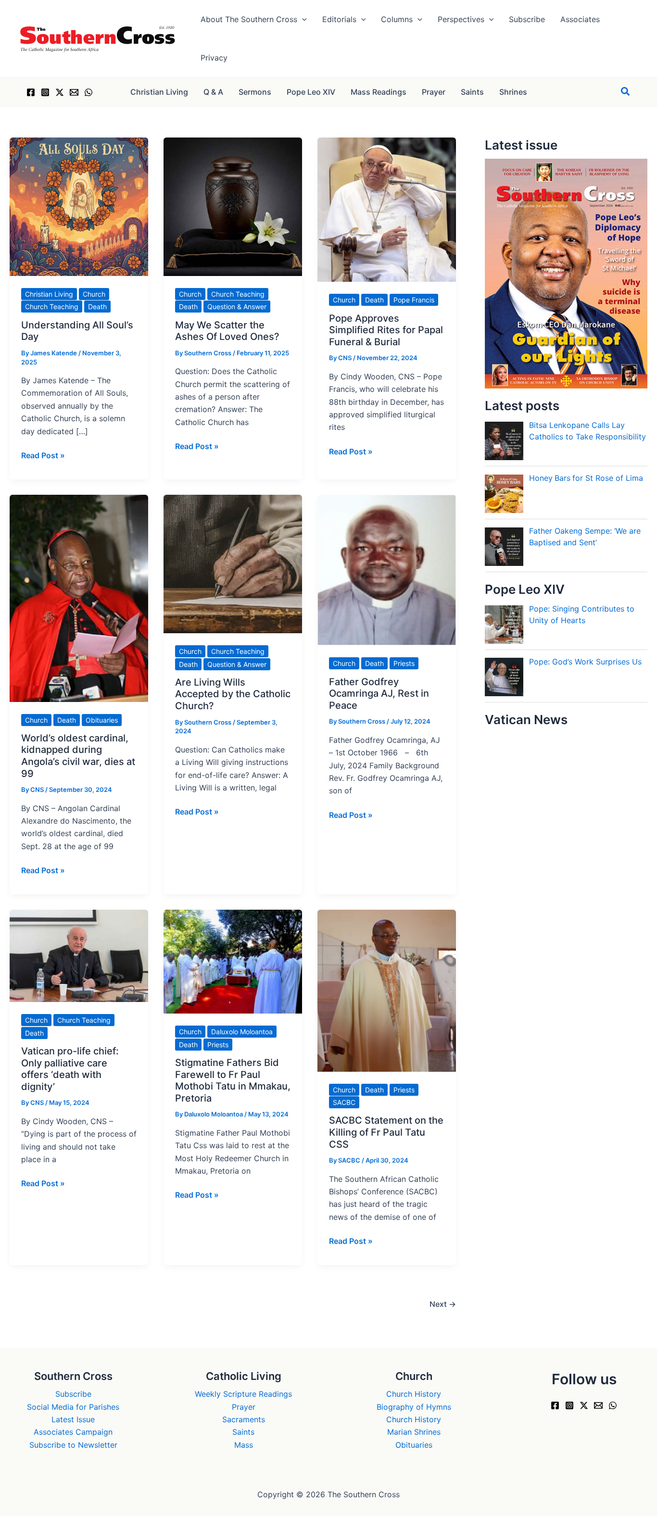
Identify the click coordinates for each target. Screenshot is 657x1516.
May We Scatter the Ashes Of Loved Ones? (227, 331)
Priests (404, 663)
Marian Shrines (414, 1432)
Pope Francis (413, 300)
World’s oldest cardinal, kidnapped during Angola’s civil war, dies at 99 (78, 755)
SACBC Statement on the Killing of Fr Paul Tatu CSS (386, 1132)
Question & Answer (236, 306)
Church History (413, 1394)
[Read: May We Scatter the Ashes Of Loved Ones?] (233, 206)
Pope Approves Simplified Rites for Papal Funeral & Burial (386, 330)
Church (94, 294)
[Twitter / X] (59, 92)
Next (443, 1304)
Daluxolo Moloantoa (242, 1031)
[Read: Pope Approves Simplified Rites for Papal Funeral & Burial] (386, 209)
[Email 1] (74, 92)
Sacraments (243, 1419)
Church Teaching (51, 306)
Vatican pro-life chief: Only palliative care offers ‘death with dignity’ (70, 1068)
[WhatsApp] (88, 92)
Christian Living (49, 294)
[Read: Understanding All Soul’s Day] (79, 206)
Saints (243, 1432)
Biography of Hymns (414, 1407)
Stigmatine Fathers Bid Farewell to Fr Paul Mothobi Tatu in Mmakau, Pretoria (233, 1080)
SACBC (344, 1102)
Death (97, 306)
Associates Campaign (73, 1432)
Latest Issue (73, 1419)
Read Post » (43, 456)
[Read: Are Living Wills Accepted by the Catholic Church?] (233, 563)
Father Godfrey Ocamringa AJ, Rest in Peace (379, 693)
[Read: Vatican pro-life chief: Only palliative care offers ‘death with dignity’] (79, 955)
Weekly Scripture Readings (243, 1394)
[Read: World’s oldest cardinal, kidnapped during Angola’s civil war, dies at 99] (79, 597)
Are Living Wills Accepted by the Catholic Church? (233, 694)
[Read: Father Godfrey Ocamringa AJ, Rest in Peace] (386, 569)
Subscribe (73, 1394)
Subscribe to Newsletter (73, 1445)
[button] (302, 19)
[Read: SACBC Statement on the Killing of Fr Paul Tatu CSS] (386, 990)
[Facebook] (30, 92)
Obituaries (102, 720)
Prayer (243, 1407)
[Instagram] (45, 92)
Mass (243, 1445)
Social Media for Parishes (73, 1407)
